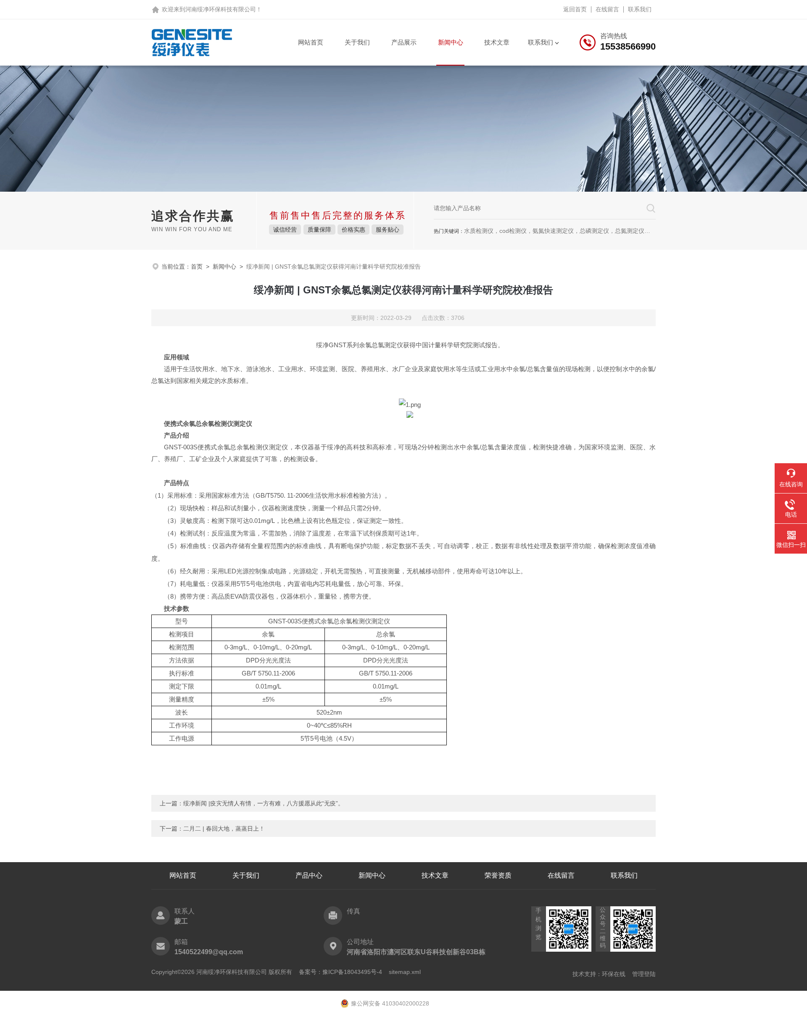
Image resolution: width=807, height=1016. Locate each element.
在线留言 (607, 9)
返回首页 (575, 9)
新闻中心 (450, 42)
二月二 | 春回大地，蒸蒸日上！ (224, 828)
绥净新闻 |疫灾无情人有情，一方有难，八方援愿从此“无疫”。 (263, 803)
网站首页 (310, 42)
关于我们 (357, 42)
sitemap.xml (405, 971)
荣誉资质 (498, 875)
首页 (197, 266)
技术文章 (496, 42)
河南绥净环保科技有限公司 (220, 9)
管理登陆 (644, 974)
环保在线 (613, 974)
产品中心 (308, 875)
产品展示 (404, 42)
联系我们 (639, 9)
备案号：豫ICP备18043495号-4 (340, 971)
